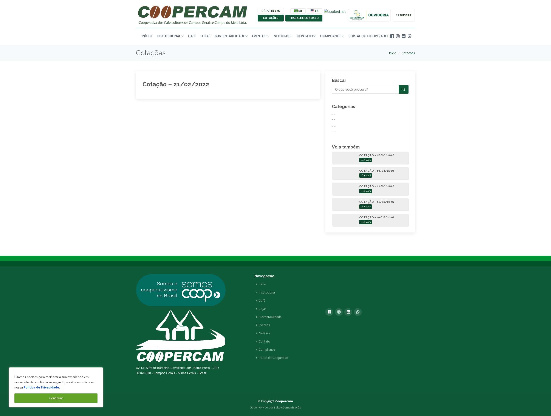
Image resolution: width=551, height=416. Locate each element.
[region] (56, 387)
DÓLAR (271, 11)
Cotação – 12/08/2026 (376, 186)
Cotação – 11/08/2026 (376, 201)
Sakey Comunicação (287, 407)
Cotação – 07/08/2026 (376, 217)
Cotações (270, 18)
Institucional (267, 292)
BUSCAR (405, 15)
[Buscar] (404, 89)
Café (192, 36)
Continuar (56, 398)
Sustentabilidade (270, 316)
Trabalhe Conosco (304, 18)
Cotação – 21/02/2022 (175, 84)
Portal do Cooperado (368, 36)
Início (147, 36)
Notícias (264, 333)
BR (300, 11)
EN (316, 11)
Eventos (264, 325)
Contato (264, 341)
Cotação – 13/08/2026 (376, 170)
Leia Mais (366, 159)
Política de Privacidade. (42, 387)
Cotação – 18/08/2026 (376, 155)
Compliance (267, 349)
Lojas (205, 36)
